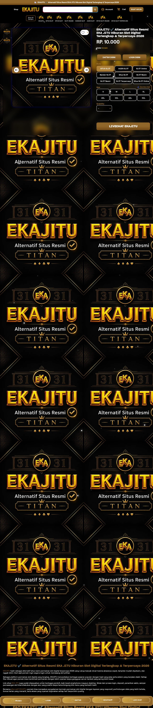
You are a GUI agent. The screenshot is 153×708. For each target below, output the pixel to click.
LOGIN (48, 700)
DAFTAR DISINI (109, 57)
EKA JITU (15, 683)
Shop (16, 9)
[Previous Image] (16, 70)
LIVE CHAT (137, 701)
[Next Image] (86, 70)
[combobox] (68, 9)
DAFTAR (78, 700)
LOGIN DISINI (134, 57)
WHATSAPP (107, 701)
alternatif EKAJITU (18, 689)
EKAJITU (6, 671)
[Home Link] (31, 9)
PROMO (18, 700)
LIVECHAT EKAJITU (123, 126)
